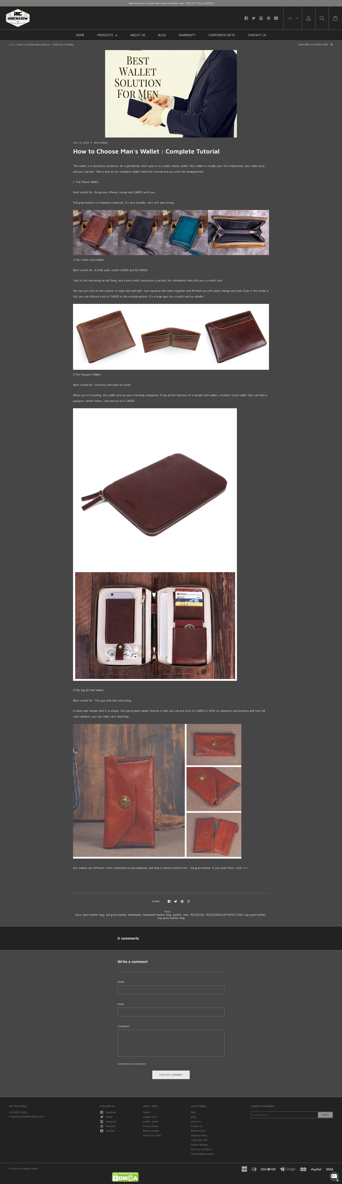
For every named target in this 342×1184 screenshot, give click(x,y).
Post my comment (171, 1074)
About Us (137, 35)
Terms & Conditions (201, 1149)
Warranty (187, 35)
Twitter (109, 1116)
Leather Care (150, 1116)
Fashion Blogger (199, 1144)
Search (147, 1112)
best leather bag (93, 914)
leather (177, 914)
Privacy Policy (150, 1126)
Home (80, 35)
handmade (134, 914)
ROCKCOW (197, 914)
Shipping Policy (199, 1135)
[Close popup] (336, 1145)
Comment (123, 1026)
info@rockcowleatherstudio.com (26, 1116)
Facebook (111, 1112)
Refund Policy (198, 1130)
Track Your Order (152, 1135)
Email (121, 1004)
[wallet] (171, 254)
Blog (162, 35)
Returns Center (151, 1130)
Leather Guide (150, 1121)
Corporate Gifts (222, 35)
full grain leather (116, 914)
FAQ (193, 1112)
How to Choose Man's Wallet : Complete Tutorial (146, 151)
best (78, 914)
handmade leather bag (157, 914)
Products (105, 35)
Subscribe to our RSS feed (313, 44)
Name (121, 981)
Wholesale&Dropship (202, 1153)
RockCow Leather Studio (25, 1168)
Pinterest (110, 1126)
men (186, 914)
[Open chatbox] (334, 1177)
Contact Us (257, 35)
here (245, 867)
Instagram (111, 1121)
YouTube (110, 1130)
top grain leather (255, 914)
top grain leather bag (171, 917)
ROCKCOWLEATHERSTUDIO (224, 914)
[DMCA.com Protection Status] (125, 1180)
